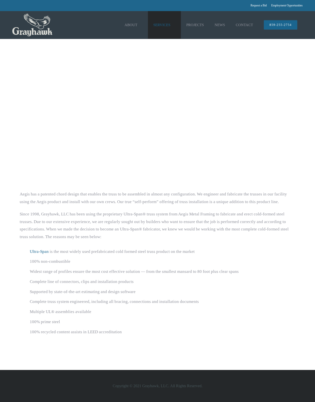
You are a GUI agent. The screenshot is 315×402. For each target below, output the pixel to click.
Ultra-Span (39, 251)
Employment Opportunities (287, 5)
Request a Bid (259, 5)
